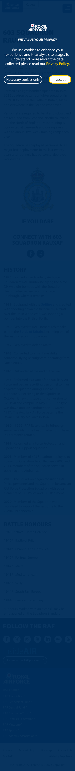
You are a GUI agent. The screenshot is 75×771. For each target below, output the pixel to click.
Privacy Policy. (58, 63)
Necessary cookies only (23, 79)
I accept (60, 79)
